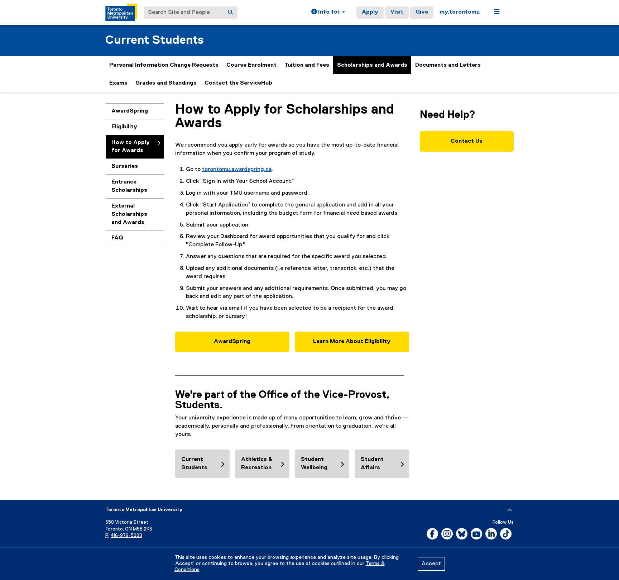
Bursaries (124, 166)
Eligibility (124, 127)
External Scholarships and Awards (129, 214)
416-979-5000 (126, 535)
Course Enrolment (251, 65)
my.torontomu (460, 12)
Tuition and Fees (306, 65)
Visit (396, 12)
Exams (118, 83)
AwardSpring (131, 113)
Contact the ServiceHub (238, 83)
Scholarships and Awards (372, 65)
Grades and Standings (166, 83)
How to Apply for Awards (130, 147)
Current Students (154, 40)
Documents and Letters (448, 65)
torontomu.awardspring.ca (237, 169)
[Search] (230, 12)
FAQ (117, 238)
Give (422, 12)
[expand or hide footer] (509, 510)
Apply (370, 12)
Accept (431, 564)
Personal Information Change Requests (164, 65)
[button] (328, 12)
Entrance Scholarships (129, 186)
